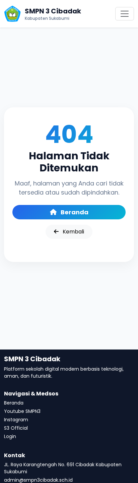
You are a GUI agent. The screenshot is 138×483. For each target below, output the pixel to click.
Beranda (73, 212)
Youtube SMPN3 (22, 411)
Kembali (72, 231)
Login (10, 436)
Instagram (16, 419)
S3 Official (16, 428)
